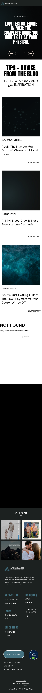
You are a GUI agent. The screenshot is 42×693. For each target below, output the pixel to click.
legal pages (21, 681)
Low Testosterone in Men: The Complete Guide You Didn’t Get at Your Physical (21, 32)
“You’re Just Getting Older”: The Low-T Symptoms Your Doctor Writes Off (20, 298)
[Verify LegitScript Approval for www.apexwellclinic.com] (33, 659)
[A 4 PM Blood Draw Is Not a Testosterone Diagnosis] (21, 190)
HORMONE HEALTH (21, 16)
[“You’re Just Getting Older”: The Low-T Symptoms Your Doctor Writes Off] (21, 265)
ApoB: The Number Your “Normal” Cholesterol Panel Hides (20, 150)
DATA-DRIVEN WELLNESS (12, 140)
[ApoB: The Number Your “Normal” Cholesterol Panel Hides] (21, 116)
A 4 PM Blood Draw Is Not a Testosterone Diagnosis (20, 222)
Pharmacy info (21, 685)
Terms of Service (21, 683)
